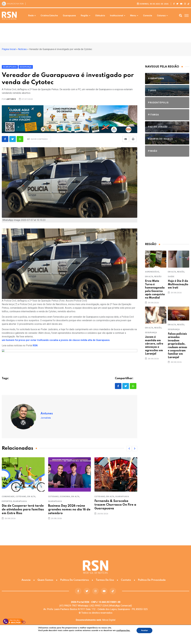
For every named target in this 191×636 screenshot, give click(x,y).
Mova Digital (95, 620)
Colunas (161, 15)
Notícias (22, 49)
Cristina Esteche (49, 15)
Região (84, 15)
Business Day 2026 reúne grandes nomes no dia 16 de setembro (69, 509)
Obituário (100, 15)
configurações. (123, 630)
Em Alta (31, 496)
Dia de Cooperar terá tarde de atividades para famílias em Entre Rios (23, 509)
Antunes (11, 99)
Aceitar (144, 630)
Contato (126, 580)
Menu (133, 15)
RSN (35, 345)
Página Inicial (9, 49)
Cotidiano (21, 496)
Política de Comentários (74, 580)
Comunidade (8, 496)
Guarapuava (69, 15)
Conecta (147, 15)
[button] (129, 448)
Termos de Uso (105, 580)
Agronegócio (152, 272)
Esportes (7, 501)
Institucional (116, 15)
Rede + (32, 15)
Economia (65, 496)
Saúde (171, 277)
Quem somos (45, 580)
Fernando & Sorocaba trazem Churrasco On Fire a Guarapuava (115, 505)
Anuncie (26, 580)
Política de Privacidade (152, 580)
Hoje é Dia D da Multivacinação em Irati (178, 284)
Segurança (151, 333)
